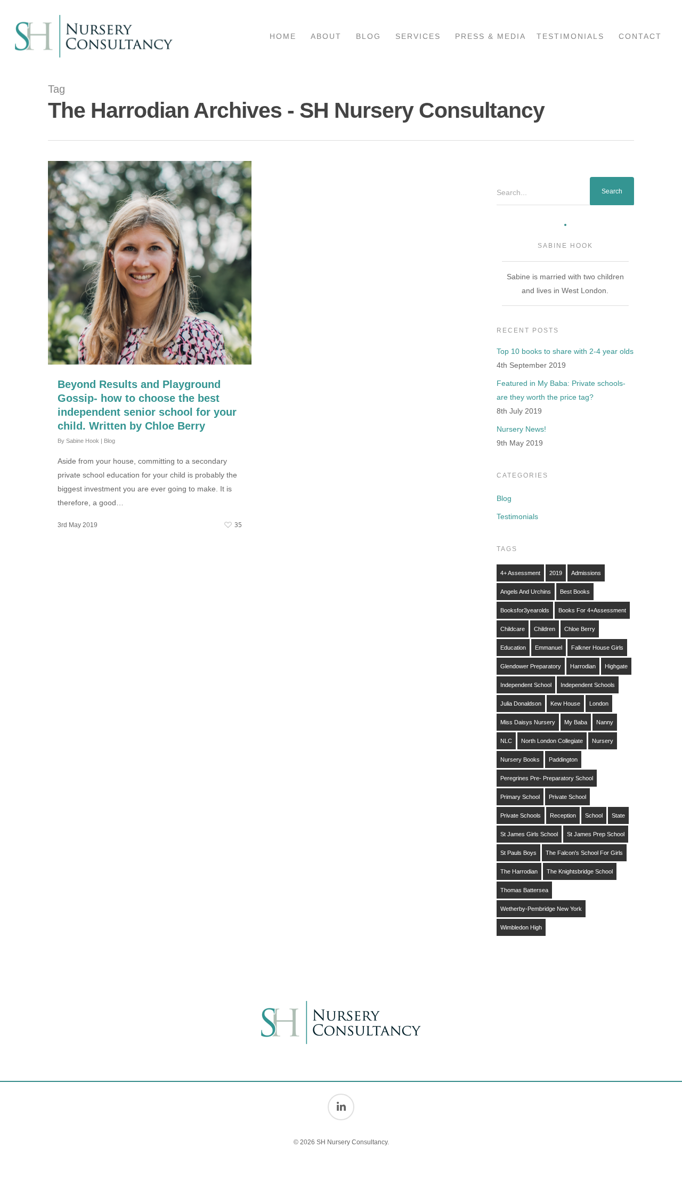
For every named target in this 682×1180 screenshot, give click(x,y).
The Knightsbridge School (580, 871)
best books (575, 591)
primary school (520, 797)
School (594, 815)
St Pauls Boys (518, 853)
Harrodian (583, 666)
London (598, 703)
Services (418, 36)
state (618, 815)
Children (544, 629)
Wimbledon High (521, 927)
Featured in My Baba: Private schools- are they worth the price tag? (561, 390)
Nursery (602, 741)
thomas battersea (524, 890)
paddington (563, 759)
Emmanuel (548, 647)
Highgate (616, 666)
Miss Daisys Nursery (527, 722)
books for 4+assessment (592, 610)
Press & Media (490, 36)
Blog (368, 36)
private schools (520, 815)
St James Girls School (529, 834)
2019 (555, 573)
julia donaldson (520, 703)
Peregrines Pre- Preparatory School (546, 778)
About (326, 36)
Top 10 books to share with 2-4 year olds (565, 351)
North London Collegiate (552, 741)
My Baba (575, 722)
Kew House (565, 703)
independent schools (588, 685)
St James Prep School (595, 834)
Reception (563, 815)
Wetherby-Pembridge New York (541, 909)
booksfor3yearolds (524, 610)
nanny (604, 722)
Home (283, 36)
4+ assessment (520, 573)
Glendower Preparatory (530, 666)
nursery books (520, 759)
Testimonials (570, 36)
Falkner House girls (597, 647)
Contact (640, 36)
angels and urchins (525, 591)
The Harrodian (519, 871)
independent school (525, 685)
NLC (506, 741)
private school (567, 797)
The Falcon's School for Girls (584, 853)
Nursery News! (521, 429)
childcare (512, 629)
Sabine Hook (82, 441)
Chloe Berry (579, 629)
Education (513, 647)
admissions (586, 573)
